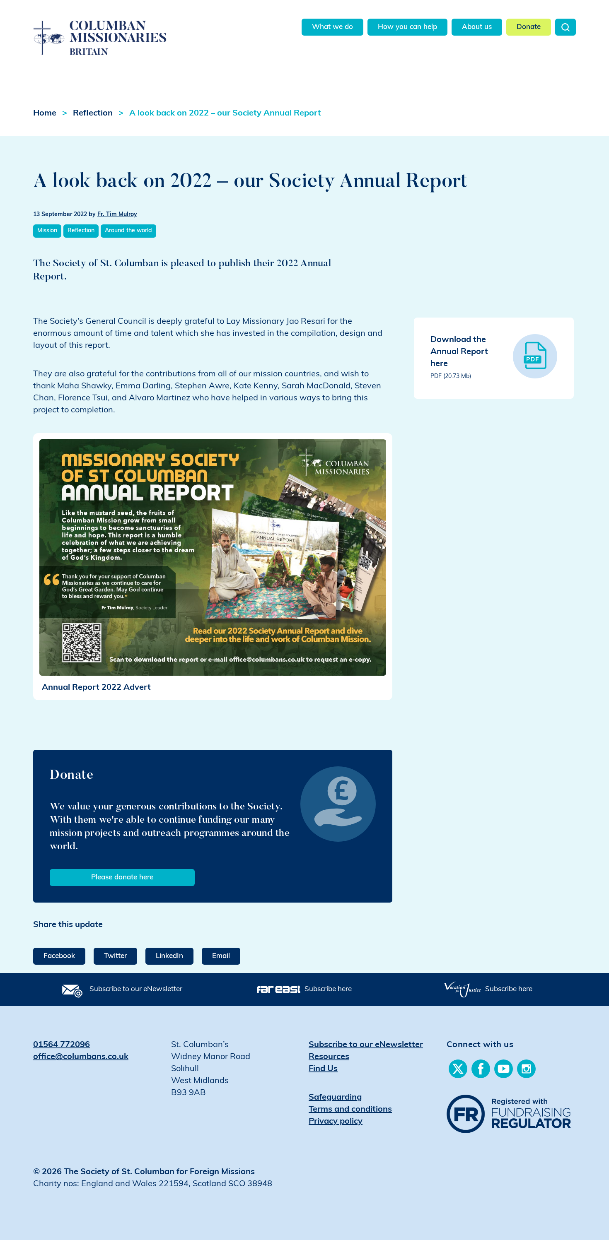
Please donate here (122, 877)
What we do (332, 27)
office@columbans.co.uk (80, 1057)
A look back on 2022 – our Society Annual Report (225, 113)
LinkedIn (169, 956)
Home (44, 113)
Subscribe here (328, 989)
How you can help (407, 27)
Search (565, 27)
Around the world (128, 231)
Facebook (59, 956)
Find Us (323, 1069)
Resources (329, 1057)
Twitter (115, 956)
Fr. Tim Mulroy (117, 215)
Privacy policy (335, 1121)
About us (477, 27)
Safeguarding (335, 1097)
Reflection (93, 113)
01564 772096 (61, 1045)
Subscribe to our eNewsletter (135, 989)
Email (221, 956)
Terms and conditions (350, 1109)
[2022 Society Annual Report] (212, 558)
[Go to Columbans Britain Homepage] (120, 28)
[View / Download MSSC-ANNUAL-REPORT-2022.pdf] (535, 356)
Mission (47, 231)
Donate (529, 27)
